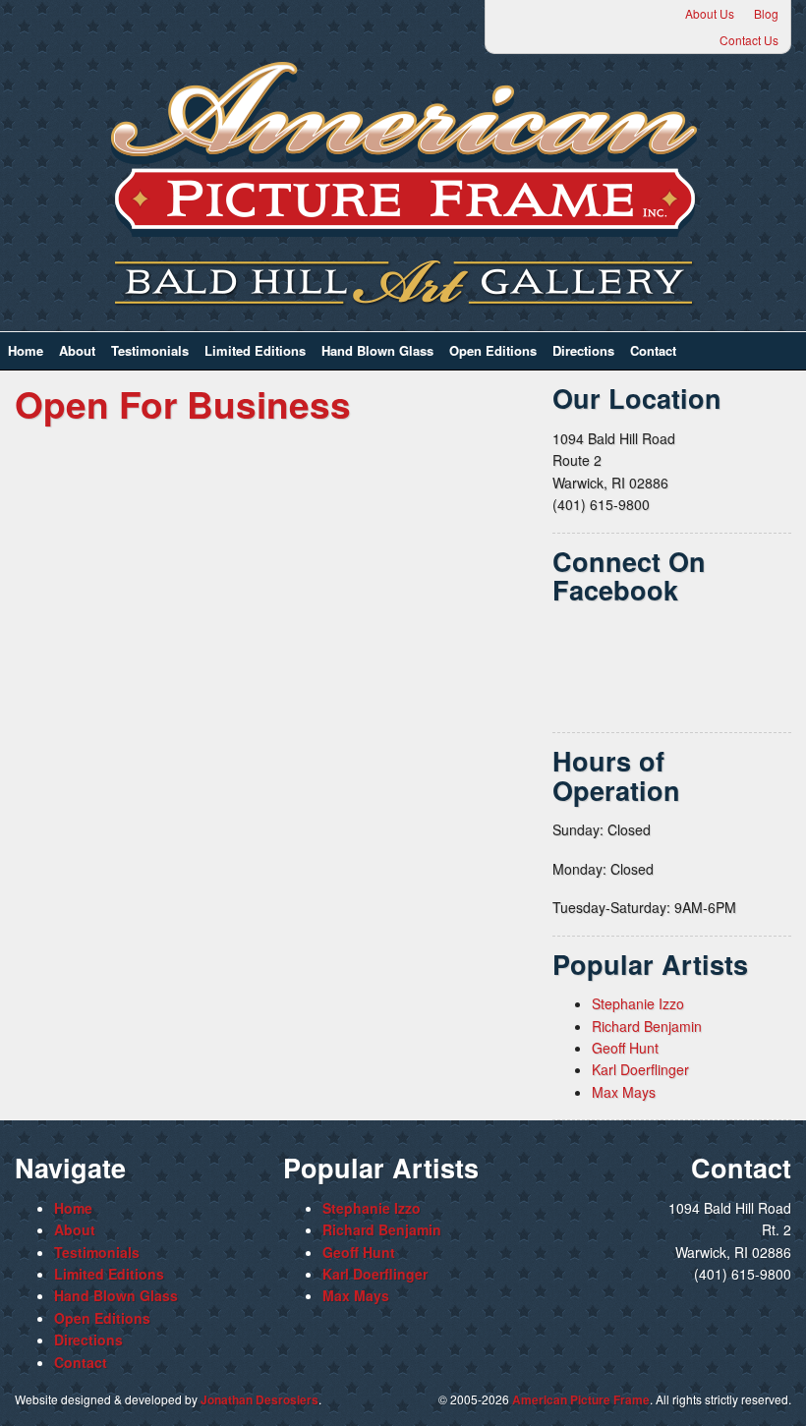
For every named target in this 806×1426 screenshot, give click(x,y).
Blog (766, 13)
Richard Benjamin (647, 1026)
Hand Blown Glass (377, 350)
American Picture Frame (581, 1399)
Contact (653, 350)
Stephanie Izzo (638, 1003)
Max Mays (624, 1092)
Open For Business (183, 403)
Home (25, 350)
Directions (583, 350)
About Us (709, 13)
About (77, 350)
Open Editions (493, 350)
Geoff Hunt (625, 1047)
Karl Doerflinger (640, 1069)
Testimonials (150, 350)
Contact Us (749, 39)
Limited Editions (255, 350)
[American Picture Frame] (403, 149)
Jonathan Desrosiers (259, 1399)
